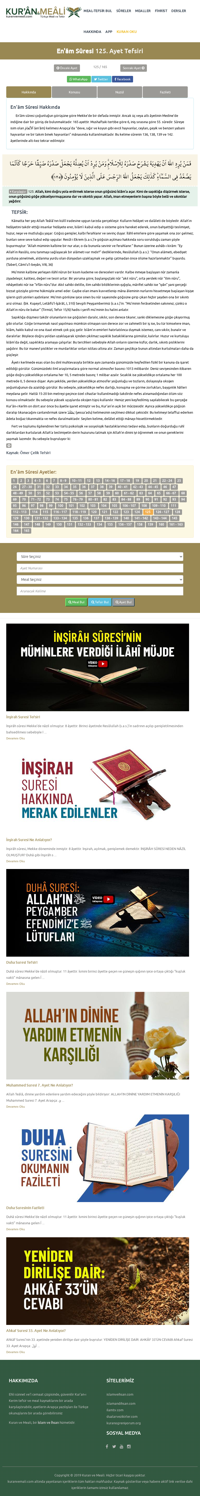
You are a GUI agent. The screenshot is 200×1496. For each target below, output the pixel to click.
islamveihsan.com (120, 1394)
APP (109, 31)
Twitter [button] (103, 79)
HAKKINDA (92, 31)
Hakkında (29, 92)
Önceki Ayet (68, 68)
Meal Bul (77, 602)
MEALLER (143, 11)
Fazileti (165, 92)
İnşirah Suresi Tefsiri (23, 717)
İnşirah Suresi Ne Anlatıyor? (29, 839)
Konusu (74, 92)
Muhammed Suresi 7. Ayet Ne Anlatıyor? (39, 1085)
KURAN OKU (127, 31)
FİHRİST (161, 11)
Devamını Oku (15, 738)
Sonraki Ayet (132, 68)
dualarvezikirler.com (122, 1416)
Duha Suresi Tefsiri (22, 962)
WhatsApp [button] (80, 79)
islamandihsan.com (121, 1403)
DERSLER (178, 11)
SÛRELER (123, 11)
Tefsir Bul (101, 602)
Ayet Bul (125, 602)
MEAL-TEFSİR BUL (98, 11)
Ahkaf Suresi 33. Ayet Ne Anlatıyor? (36, 1330)
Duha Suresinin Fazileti (25, 1207)
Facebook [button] (123, 79)
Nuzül (119, 92)
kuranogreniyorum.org (124, 1423)
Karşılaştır (18, 192)
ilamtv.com (115, 1410)
